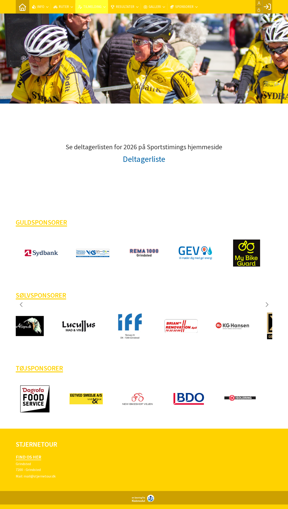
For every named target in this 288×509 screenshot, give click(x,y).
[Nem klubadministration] (144, 501)
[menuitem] (22, 7)
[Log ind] (267, 7)
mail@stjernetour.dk (40, 476)
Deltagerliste (144, 159)
